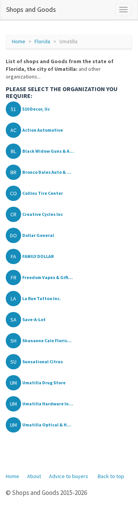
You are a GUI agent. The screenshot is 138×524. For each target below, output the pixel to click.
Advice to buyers (68, 476)
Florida (42, 41)
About (34, 476)
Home (18, 41)
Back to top (111, 476)
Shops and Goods (31, 9)
